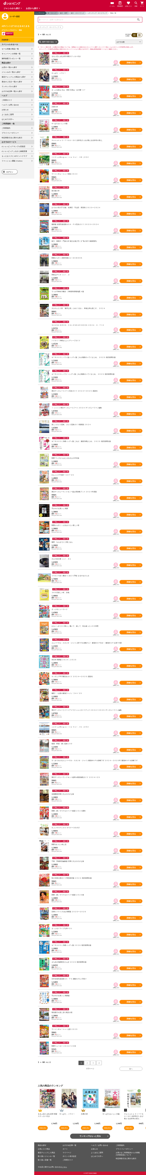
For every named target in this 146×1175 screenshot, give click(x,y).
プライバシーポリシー (10, 133)
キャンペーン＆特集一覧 (11, 54)
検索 (138, 20)
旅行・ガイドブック (77, 13)
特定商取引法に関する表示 (12, 138)
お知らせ (5, 110)
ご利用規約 (6, 128)
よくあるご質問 (8, 114)
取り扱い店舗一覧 (45, 1160)
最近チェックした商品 (46, 1153)
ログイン (9, 172)
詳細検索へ (6, 40)
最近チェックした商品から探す (14, 77)
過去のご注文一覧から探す (12, 82)
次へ (131, 1069)
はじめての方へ (8, 119)
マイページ (67, 1153)
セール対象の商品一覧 (10, 49)
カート (65, 1149)
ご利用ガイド (7, 100)
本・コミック (52, 13)
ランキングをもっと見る (90, 1136)
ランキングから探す (9, 86)
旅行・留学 (63, 13)
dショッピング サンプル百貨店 (13, 146)
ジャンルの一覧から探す (11, 72)
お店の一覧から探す (9, 67)
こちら (64, 1167)
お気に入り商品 (44, 1149)
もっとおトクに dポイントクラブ (14, 156)
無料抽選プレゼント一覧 (11, 58)
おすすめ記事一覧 (69, 1145)
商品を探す (42, 1145)
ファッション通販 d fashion (12, 161)
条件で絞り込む (48, 42)
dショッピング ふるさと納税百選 (14, 151)
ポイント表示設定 (69, 1156)
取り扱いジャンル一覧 (46, 1156)
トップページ (39, 13)
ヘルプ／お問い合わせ (10, 105)
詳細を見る (131, 63)
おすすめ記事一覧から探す (12, 91)
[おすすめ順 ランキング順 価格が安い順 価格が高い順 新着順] (128, 42)
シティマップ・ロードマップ (97, 13)
